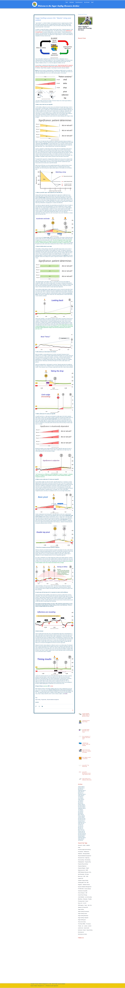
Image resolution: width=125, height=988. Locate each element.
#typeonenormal (81, 870)
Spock (86, 905)
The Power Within (81, 923)
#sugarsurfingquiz (81, 868)
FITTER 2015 (81, 888)
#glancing (87, 857)
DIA (85, 882)
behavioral (80, 930)
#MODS (88, 845)
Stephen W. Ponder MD (83, 907)
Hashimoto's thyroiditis (82, 890)
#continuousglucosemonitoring (84, 849)
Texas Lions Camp (82, 921)
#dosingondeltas (86, 853)
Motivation (85, 899)
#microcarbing (81, 859)
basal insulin (86, 927)
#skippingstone (81, 861)
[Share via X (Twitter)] (39, 706)
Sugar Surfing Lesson (82, 913)
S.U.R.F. (84, 903)
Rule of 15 (80, 903)
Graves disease (87, 888)
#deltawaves (86, 851)
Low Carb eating (88, 897)
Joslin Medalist (81, 897)
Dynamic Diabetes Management (84, 886)
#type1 (87, 868)
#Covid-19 (80, 845)
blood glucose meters (82, 934)
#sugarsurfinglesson (82, 866)
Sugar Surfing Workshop (83, 915)
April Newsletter (81, 874)
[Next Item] (90, 21)
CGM (87, 876)
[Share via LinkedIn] (42, 706)
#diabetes (80, 853)
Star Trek (90, 905)
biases (84, 930)
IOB (86, 892)
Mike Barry (80, 899)
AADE (87, 870)
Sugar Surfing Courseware (83, 911)
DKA (87, 882)
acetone (86, 925)
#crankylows (80, 851)
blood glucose (81, 932)
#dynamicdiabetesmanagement (53, 699)
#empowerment (81, 857)
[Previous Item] (80, 21)
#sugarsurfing (43, 699)
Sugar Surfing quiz (82, 919)
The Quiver (88, 923)
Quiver (86, 901)
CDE (84, 876)
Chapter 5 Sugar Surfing (83, 880)
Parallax (90, 899)
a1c (82, 925)
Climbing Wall (81, 882)
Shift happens (81, 905)
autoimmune (80, 927)
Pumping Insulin (81, 901)
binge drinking (89, 930)
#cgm (79, 847)
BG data (87, 874)
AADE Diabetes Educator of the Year (85, 872)
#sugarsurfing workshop (83, 863)
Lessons (37, 702)
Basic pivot (80, 876)
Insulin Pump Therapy (82, 894)
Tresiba (79, 925)
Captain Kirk (80, 878)
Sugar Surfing (37, 699)
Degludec (80, 884)
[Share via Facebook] (36, 706)
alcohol (89, 925)
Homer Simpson (81, 892)
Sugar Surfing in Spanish (83, 917)
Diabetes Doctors (86, 884)
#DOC (84, 845)
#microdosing (87, 859)
